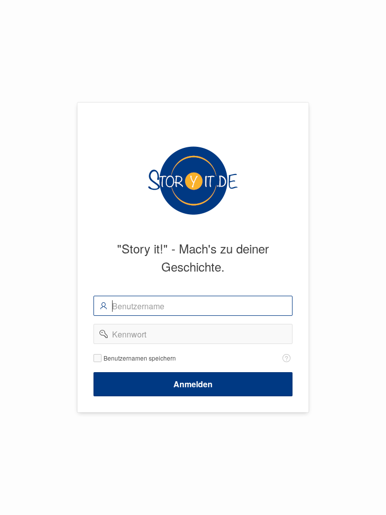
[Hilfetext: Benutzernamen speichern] (286, 358)
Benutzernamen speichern (140, 358)
